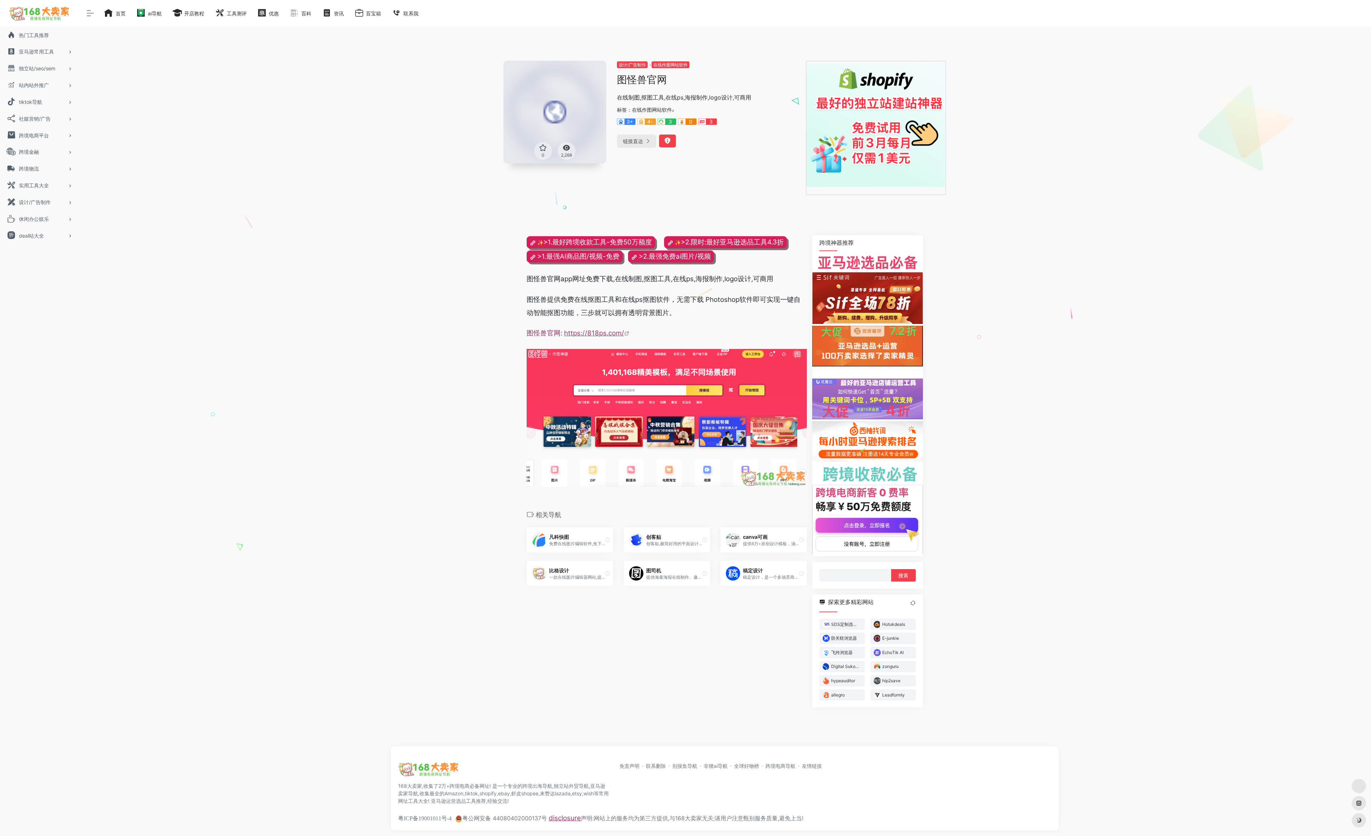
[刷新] (913, 603)
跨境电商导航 (780, 766)
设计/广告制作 (632, 64)
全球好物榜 (746, 766)
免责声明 (629, 766)
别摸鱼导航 (684, 766)
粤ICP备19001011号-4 (425, 818)
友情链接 (812, 766)
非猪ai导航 (716, 766)
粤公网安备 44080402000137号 (504, 818)
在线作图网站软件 (670, 64)
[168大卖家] (428, 771)
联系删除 (656, 766)
